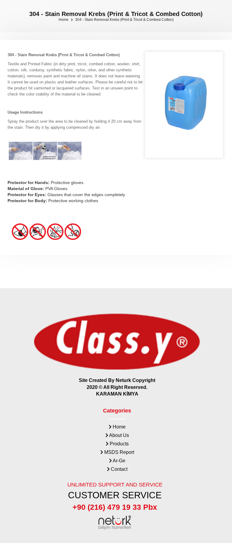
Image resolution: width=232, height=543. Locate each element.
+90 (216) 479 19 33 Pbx (114, 507)
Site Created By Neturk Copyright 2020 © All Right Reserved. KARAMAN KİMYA (117, 387)
